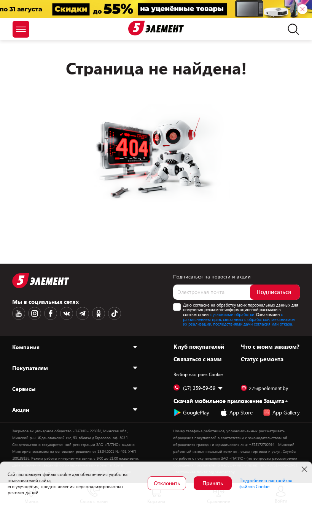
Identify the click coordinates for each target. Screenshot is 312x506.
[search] (291, 29)
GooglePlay (196, 412)
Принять (212, 483)
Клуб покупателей (199, 346)
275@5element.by (268, 388)
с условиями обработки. (232, 314)
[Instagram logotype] (34, 313)
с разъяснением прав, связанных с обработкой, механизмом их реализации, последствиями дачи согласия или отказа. (239, 319)
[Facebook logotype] (50, 313)
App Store (241, 412)
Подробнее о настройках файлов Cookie (265, 483)
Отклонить (167, 483)
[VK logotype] (66, 313)
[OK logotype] (98, 313)
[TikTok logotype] (114, 313)
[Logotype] (156, 28)
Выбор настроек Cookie (198, 374)
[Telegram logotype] (82, 313)
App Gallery (286, 412)
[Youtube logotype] (18, 313)
